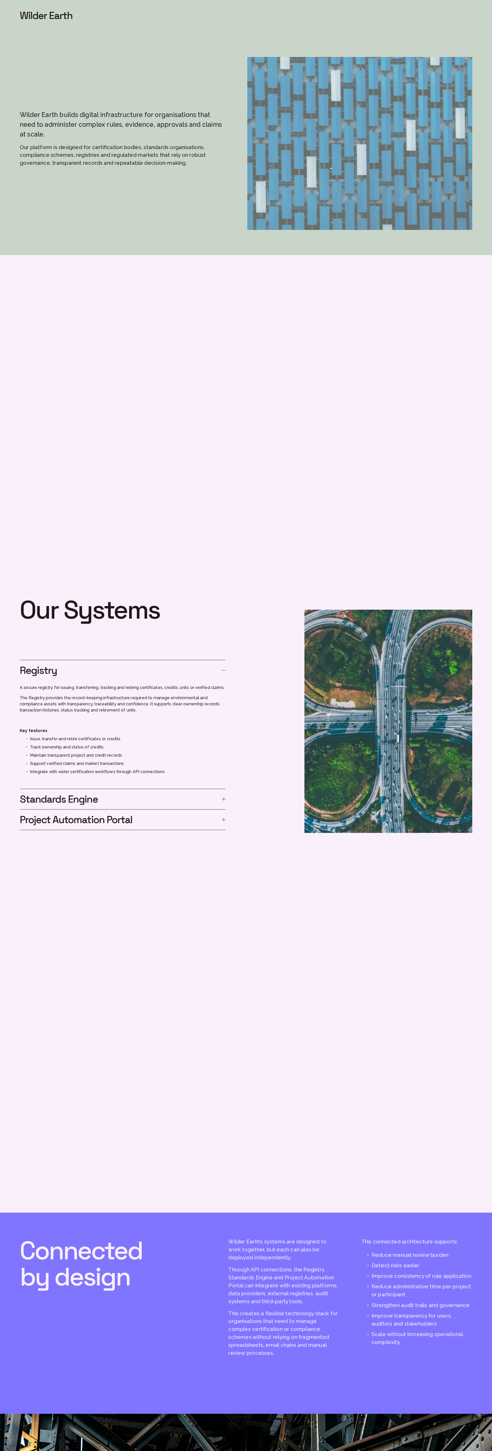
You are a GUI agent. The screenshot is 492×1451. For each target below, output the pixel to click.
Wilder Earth (46, 15)
